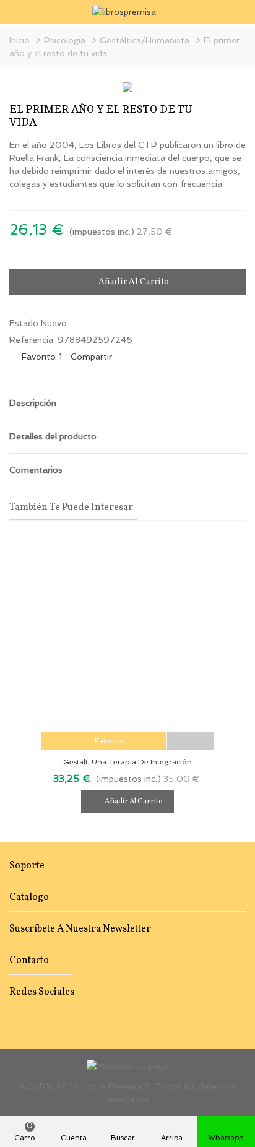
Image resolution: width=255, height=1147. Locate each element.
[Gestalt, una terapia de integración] (127, 633)
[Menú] (21, 12)
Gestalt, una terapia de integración (127, 762)
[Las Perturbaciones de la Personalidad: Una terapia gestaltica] (236, 112)
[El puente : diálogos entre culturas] (216, 112)
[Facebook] (14, 1018)
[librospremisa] (128, 12)
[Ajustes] (234, 12)
